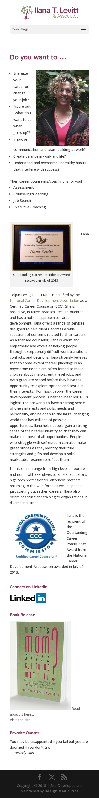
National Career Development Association (44, 300)
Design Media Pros (62, 791)
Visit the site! (20, 719)
